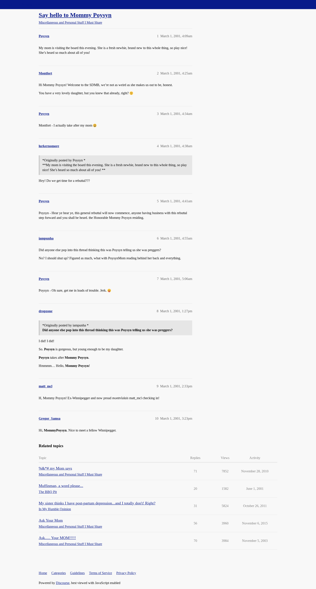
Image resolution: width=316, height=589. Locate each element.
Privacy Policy (126, 573)
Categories (58, 573)
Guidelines (77, 573)
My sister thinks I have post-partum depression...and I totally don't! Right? (97, 503)
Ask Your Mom (51, 520)
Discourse (62, 583)
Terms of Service (100, 573)
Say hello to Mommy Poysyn (75, 15)
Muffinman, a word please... (61, 486)
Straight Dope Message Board (22, 4)
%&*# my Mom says (55, 468)
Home (43, 573)
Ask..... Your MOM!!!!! (57, 538)
